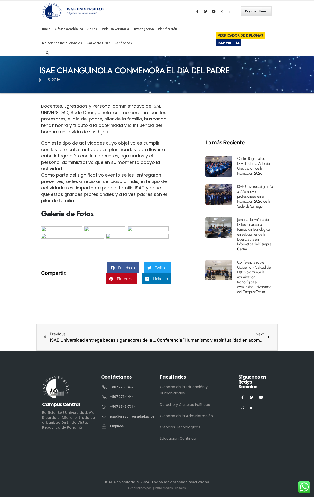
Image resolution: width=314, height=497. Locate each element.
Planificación (167, 28)
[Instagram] (221, 11)
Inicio (46, 28)
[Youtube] (213, 11)
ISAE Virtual (229, 42)
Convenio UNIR (98, 42)
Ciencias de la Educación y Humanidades (184, 390)
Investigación (143, 28)
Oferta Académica (69, 28)
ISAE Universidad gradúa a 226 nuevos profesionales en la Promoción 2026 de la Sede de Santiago (255, 196)
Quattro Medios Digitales (169, 488)
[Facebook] (197, 11)
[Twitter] (205, 11)
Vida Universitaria (115, 28)
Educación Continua (178, 438)
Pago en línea (256, 11)
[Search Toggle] (47, 53)
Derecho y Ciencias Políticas (185, 404)
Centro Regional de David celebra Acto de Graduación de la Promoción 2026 (253, 166)
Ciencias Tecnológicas (180, 427)
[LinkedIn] (229, 11)
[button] (123, 267)
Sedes (92, 28)
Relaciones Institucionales (62, 42)
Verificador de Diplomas (240, 35)
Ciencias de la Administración (186, 415)
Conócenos (123, 42)
